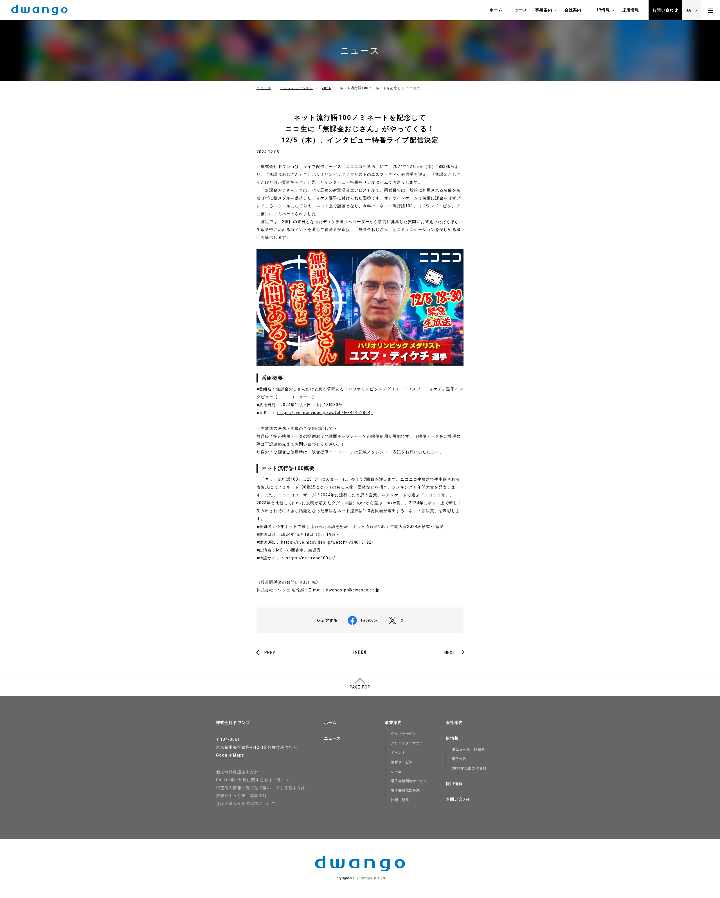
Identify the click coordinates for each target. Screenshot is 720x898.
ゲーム (396, 771)
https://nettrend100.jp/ (310, 558)
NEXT (450, 652)
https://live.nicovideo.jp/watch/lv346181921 (327, 542)
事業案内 (543, 10)
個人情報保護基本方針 (237, 772)
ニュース (518, 10)
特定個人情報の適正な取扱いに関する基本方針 (260, 788)
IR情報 (603, 10)
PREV (269, 652)
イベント (398, 753)
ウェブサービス (404, 734)
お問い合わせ (665, 10)
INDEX (359, 652)
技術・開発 (400, 800)
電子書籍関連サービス (409, 781)
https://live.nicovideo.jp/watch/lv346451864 (323, 412)
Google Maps (230, 755)
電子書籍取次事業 (405, 790)
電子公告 (459, 759)
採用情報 (630, 10)
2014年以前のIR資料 (469, 768)
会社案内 (572, 10)
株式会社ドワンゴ (233, 722)
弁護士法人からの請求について (246, 803)
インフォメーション (296, 88)
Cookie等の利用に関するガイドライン (252, 780)
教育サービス (402, 762)
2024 (326, 88)
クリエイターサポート (409, 743)
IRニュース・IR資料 (468, 749)
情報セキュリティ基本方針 (241, 795)
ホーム (496, 10)
